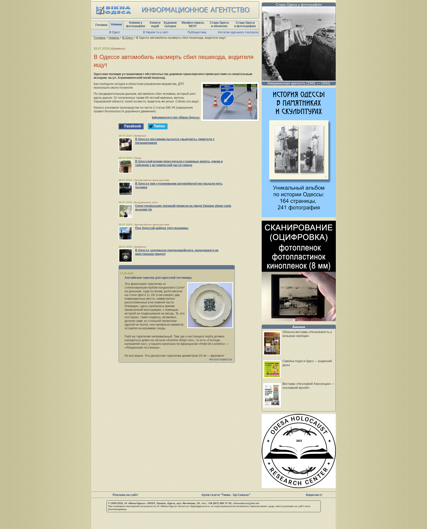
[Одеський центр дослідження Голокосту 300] (299, 487)
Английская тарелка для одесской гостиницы (158, 277)
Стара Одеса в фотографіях (245, 24)
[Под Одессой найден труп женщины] (125, 233)
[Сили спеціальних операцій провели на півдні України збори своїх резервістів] (125, 211)
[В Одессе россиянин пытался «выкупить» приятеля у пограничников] (125, 144)
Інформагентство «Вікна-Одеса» (176, 117)
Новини (116, 24)
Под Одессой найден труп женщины (161, 228)
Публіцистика (197, 32)
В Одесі (114, 32)
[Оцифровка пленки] (299, 320)
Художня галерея (170, 24)
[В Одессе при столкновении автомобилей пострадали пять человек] (125, 189)
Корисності (314, 495)
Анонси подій (154, 24)
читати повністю (220, 359)
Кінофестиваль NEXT (193, 24)
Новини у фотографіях (135, 24)
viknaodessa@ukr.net (246, 503)
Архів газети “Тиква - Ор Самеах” (225, 495)
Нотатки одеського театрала (238, 32)
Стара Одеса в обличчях (219, 24)
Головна (101, 25)
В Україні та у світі (155, 32)
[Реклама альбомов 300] (299, 216)
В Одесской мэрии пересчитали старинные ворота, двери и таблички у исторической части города (179, 163)
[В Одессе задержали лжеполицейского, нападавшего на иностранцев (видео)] (125, 255)
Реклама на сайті (125, 495)
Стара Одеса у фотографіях (299, 4)
